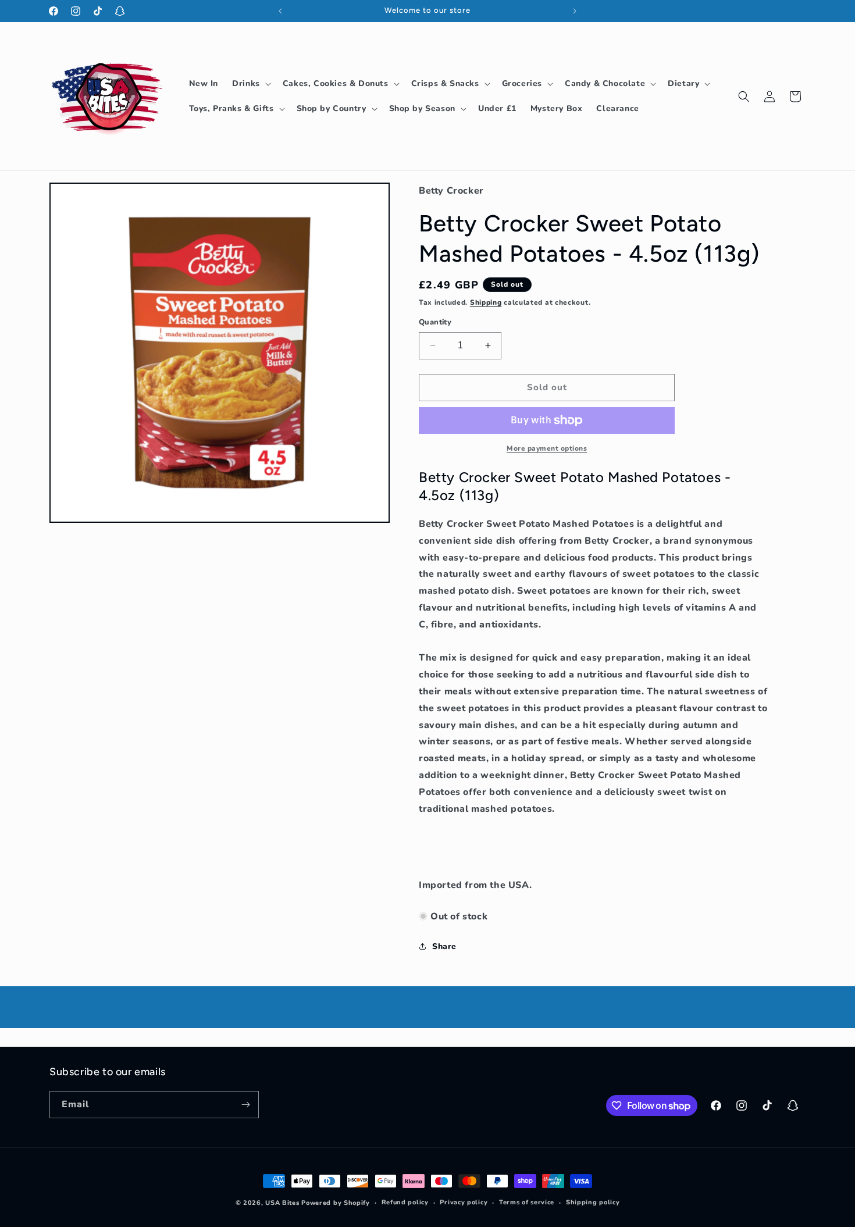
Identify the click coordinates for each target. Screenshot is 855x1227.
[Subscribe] (245, 1104)
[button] (250, 84)
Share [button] (444, 946)
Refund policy (405, 1202)
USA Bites (282, 1203)
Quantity (435, 322)
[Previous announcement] (280, 11)
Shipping (486, 302)
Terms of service (526, 1202)
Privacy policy (463, 1202)
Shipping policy (593, 1202)
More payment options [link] (547, 448)
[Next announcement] (574, 11)
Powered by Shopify (335, 1203)
